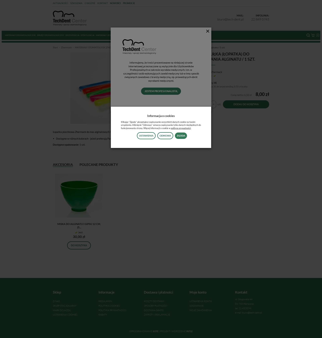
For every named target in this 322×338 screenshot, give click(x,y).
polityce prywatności (181, 128)
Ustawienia (146, 135)
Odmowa (165, 135)
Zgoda (181, 135)
